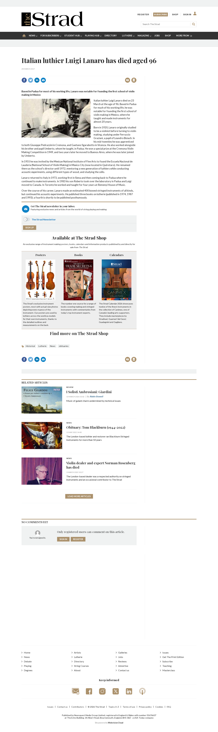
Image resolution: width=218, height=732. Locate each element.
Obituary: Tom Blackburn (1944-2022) (95, 427)
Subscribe (160, 14)
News (52, 346)
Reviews (122, 661)
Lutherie (42, 346)
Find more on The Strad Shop (79, 333)
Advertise (123, 665)
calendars (80, 244)
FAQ (169, 707)
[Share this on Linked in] (37, 80)
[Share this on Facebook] (24, 80)
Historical (30, 346)
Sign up (29, 227)
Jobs (120, 657)
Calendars (117, 255)
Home (27, 652)
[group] (183, 35)
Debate (28, 661)
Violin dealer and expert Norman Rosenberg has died (100, 465)
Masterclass (168, 670)
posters (64, 244)
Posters (40, 255)
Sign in (97, 73)
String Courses (81, 665)
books (72, 244)
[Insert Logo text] (52, 25)
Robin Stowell (96, 396)
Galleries (122, 652)
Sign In (187, 14)
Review (69, 387)
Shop (175, 14)
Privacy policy (145, 707)
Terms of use (129, 707)
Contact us (123, 670)
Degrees (28, 670)
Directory (79, 661)
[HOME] (24, 35)
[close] (136, 73)
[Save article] (134, 80)
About (77, 670)
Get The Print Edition (173, 657)
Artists (77, 652)
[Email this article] (43, 80)
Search (193, 24)
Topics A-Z (113, 707)
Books (78, 255)
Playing (27, 665)
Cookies (159, 707)
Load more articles (79, 496)
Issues (165, 652)
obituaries (64, 346)
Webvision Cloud (115, 723)
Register (143, 14)
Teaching (167, 665)
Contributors (77, 707)
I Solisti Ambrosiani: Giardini (89, 391)
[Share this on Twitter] (30, 80)
